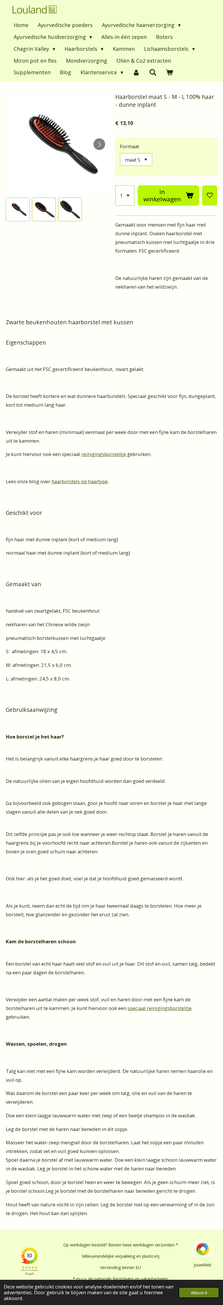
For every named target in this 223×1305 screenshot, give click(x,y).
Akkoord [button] (199, 1292)
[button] (18, 209)
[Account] (136, 72)
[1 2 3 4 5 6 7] (125, 195)
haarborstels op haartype (79, 481)
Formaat (129, 146)
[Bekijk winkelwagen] (169, 72)
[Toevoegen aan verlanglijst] (209, 195)
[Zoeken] (152, 72)
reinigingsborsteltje (103, 454)
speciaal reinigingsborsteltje (159, 1008)
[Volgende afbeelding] (99, 144)
